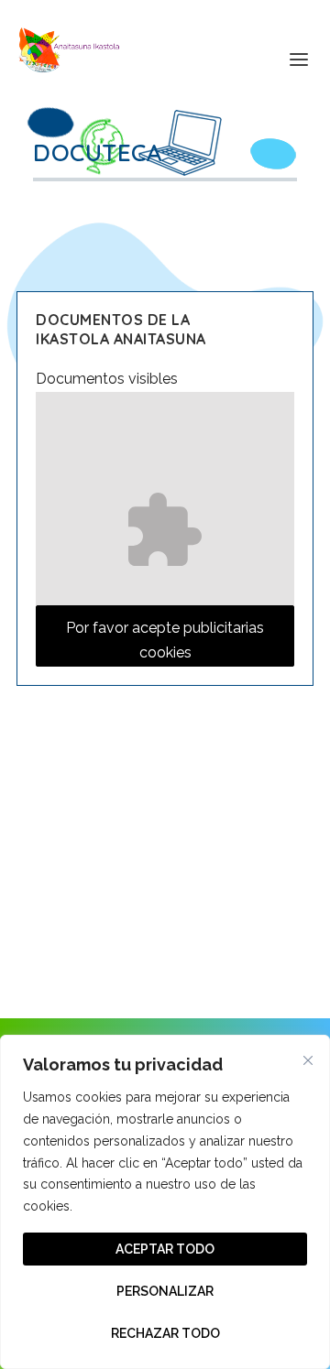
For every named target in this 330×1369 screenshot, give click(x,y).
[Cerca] (308, 1060)
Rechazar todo (165, 1333)
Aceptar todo (165, 1249)
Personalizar (165, 1291)
